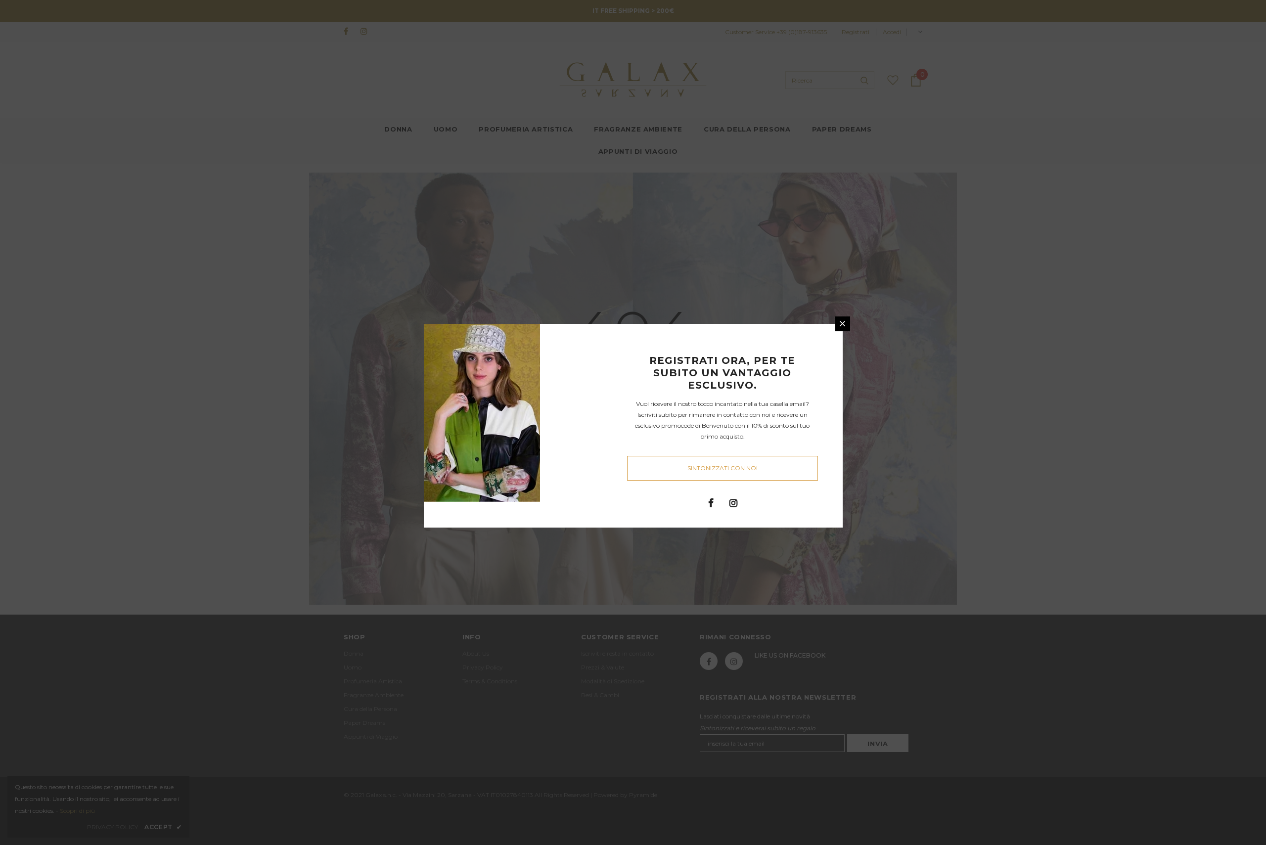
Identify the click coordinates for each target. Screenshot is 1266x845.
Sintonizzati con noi (722, 468)
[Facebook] (711, 502)
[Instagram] (733, 502)
